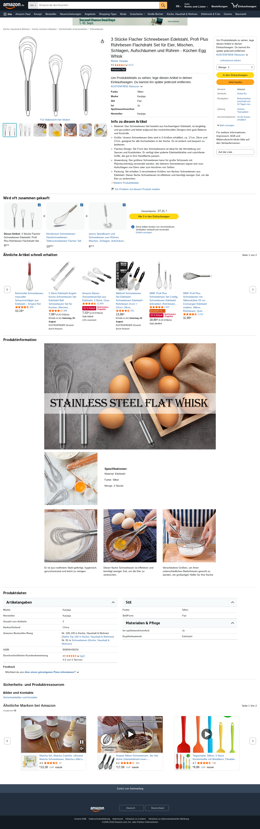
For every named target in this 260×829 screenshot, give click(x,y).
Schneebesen (96, 29)
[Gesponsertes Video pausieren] (82, 742)
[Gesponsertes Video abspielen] (130, 734)
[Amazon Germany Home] (97, 809)
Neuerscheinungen (70, 14)
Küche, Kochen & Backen (44, 29)
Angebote (90, 14)
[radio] (9, 130)
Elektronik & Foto (210, 14)
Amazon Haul (22, 14)
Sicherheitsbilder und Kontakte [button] (20, 697)
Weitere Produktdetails (126, 182)
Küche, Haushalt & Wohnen (182, 14)
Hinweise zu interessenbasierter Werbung (169, 819)
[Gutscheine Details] (144, 14)
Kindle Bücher (155, 14)
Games (228, 14)
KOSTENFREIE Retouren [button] (230, 54)
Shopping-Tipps (108, 14)
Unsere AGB (80, 819)
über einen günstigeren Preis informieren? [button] (50, 672)
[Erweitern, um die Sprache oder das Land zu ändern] (180, 6)
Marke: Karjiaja (119, 60)
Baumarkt (240, 14)
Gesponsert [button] (8, 710)
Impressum (117, 819)
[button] (8, 14)
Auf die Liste (225, 152)
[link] (65, 216)
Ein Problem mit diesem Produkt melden (137, 189)
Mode (123, 14)
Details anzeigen (144, 232)
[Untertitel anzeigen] (82, 720)
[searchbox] (98, 5)
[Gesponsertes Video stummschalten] (82, 748)
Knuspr (38, 14)
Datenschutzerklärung (99, 819)
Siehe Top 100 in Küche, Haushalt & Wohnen (88, 636)
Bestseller (50, 14)
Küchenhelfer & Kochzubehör (73, 29)
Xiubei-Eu (242, 93)
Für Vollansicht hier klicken (55, 119)
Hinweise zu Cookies (136, 819)
